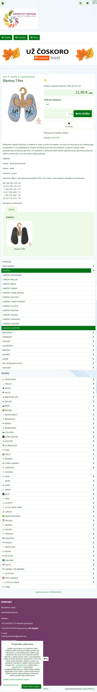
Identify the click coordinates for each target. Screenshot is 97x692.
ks (72, 114)
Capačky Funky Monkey (14, 301)
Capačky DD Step (11, 297)
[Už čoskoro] (48, 64)
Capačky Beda (9, 284)
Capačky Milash (10, 315)
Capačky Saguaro (11, 323)
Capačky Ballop (10, 279)
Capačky (6, 270)
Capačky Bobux (10, 288)
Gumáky (6, 354)
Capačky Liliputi (10, 306)
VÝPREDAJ (6, 261)
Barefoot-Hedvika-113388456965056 (48, 592)
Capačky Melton (10, 310)
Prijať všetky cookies (31, 686)
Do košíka (84, 113)
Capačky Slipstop (11, 328)
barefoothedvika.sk (9, 612)
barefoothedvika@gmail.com (14, 636)
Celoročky (7, 345)
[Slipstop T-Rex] (22, 105)
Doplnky (6, 367)
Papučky (6, 350)
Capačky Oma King (11, 319)
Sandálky (7, 337)
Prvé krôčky (8, 266)
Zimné (5, 359)
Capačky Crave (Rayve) (13, 292)
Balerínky (7, 332)
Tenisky (6, 341)
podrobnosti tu (22, 665)
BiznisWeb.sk (88, 688)
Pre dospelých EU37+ (12, 363)
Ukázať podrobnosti (11, 685)
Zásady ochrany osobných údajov (16, 679)
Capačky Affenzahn (12, 275)
